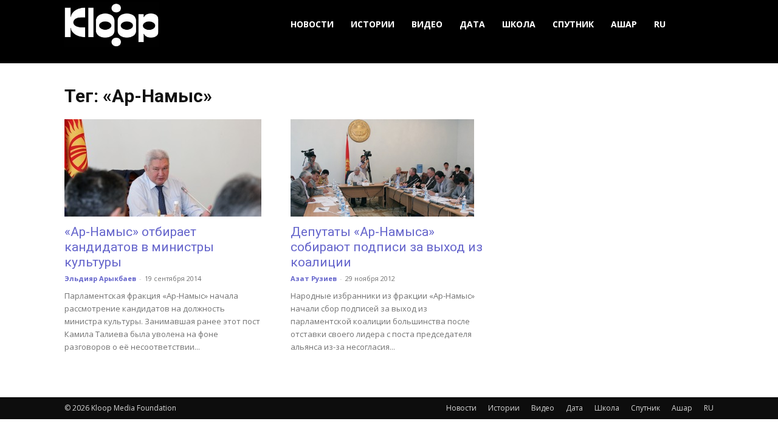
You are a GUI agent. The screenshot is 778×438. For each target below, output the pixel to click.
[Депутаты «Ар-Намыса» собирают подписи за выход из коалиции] (389, 168)
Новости (312, 24)
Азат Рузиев (314, 278)
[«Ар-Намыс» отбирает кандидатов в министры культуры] (162, 168)
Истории (372, 24)
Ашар (624, 24)
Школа (518, 24)
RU (660, 24)
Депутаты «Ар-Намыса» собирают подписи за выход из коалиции (387, 246)
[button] (699, 25)
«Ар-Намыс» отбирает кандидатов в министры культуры (139, 246)
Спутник (573, 24)
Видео (426, 24)
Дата (472, 24)
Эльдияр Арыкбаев (100, 278)
